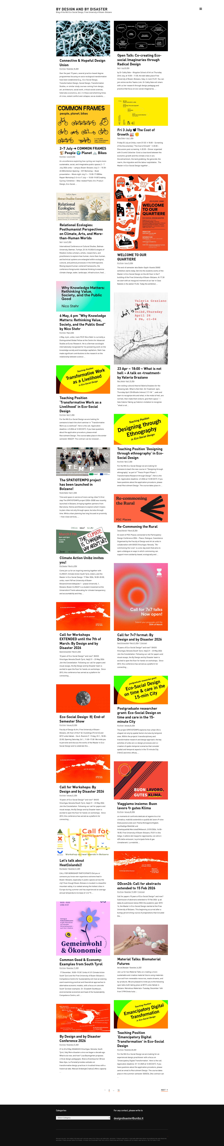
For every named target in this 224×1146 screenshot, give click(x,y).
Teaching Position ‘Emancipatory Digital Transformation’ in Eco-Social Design (140, 1039)
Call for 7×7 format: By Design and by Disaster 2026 (139, 636)
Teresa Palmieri (122, 530)
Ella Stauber (63, 566)
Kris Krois (63, 69)
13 (118, 1090)
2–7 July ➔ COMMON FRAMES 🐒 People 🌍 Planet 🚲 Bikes (83, 150)
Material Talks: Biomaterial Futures (139, 961)
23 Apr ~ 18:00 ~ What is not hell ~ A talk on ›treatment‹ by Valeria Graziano (139, 372)
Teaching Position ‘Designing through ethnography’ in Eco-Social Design (140, 453)
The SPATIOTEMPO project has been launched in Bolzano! (80, 484)
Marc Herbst (121, 381)
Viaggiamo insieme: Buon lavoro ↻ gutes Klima (137, 805)
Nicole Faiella (64, 493)
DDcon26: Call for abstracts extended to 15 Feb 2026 (139, 885)
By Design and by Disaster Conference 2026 (80, 1038)
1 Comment (143, 643)
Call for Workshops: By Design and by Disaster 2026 (82, 789)
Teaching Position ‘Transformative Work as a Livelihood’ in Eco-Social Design (80, 404)
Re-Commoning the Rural (137, 526)
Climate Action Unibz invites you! (82, 559)
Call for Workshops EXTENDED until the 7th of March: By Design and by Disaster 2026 (80, 641)
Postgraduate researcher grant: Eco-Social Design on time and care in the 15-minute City (139, 715)
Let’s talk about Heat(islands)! (72, 862)
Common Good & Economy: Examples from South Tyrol (81, 961)
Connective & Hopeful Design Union (82, 62)
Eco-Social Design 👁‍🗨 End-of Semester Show (82, 718)
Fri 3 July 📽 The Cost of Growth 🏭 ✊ (136, 132)
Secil (118, 68)
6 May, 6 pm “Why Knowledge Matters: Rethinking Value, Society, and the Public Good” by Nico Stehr (83, 322)
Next (163, 1090)
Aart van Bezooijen (123, 967)
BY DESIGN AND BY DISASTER (82, 9)
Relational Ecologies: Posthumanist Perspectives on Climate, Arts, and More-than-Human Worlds (81, 231)
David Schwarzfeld (123, 643)
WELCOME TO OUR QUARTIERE (131, 256)
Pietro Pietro (121, 138)
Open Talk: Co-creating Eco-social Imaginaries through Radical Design (139, 59)
